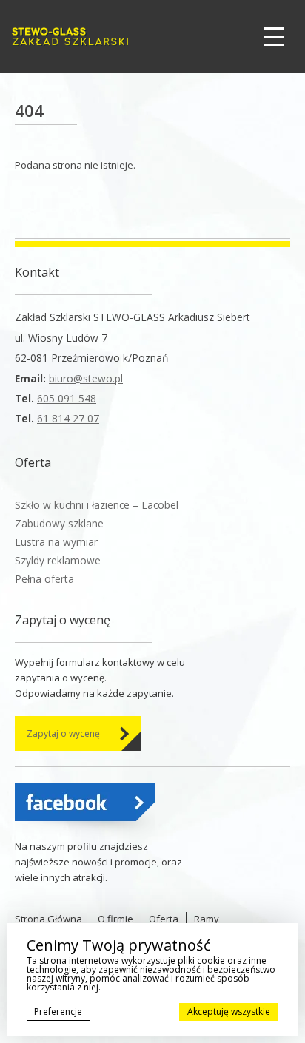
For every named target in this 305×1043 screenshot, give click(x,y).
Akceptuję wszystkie (228, 1011)
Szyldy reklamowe (58, 560)
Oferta (163, 918)
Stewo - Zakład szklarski (70, 36)
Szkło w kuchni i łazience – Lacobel (96, 505)
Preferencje (58, 1011)
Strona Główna (48, 918)
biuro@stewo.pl (86, 378)
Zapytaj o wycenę (63, 733)
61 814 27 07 (68, 418)
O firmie (115, 918)
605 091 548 (66, 398)
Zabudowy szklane (59, 523)
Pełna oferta (44, 579)
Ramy (206, 918)
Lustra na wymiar (56, 542)
